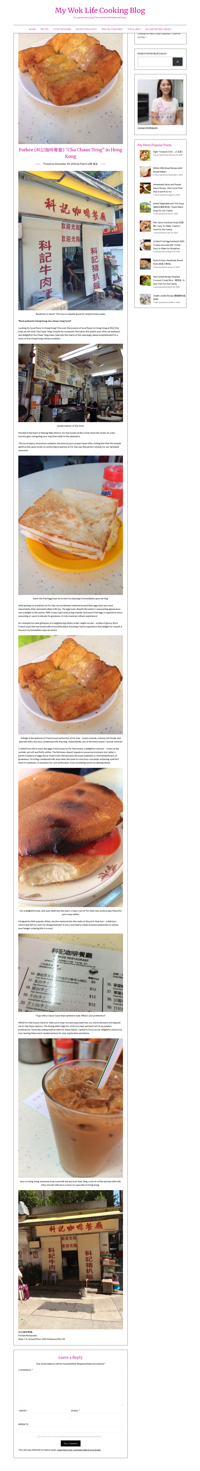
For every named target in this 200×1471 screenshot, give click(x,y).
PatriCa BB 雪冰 (89, 163)
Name (23, 1410)
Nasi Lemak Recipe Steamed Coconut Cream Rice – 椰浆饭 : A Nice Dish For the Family (168, 280)
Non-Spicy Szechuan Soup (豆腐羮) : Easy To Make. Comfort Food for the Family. (168, 226)
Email (75, 1410)
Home (32, 29)
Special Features (112, 29)
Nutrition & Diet (86, 29)
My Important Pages (158, 29)
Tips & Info (134, 29)
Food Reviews (62, 29)
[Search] (178, 61)
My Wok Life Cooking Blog (100, 10)
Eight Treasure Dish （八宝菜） (168, 151)
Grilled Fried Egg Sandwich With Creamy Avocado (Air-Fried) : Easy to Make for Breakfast (168, 245)
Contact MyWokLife (148, 127)
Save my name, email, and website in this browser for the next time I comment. (71, 1436)
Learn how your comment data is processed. (79, 1449)
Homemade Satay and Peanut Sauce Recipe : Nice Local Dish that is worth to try (167, 188)
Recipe (45, 29)
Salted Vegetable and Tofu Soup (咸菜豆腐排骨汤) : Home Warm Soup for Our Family (168, 207)
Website (23, 1424)
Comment (25, 1370)
